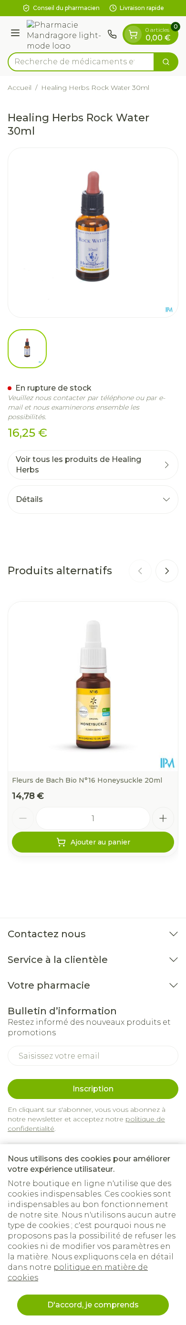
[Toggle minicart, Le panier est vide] (133, 34)
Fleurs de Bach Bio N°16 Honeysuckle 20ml (87, 780)
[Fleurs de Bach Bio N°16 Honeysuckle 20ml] (93, 686)
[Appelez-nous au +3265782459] (112, 34)
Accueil (19, 87)
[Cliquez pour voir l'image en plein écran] (93, 232)
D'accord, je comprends (93, 1304)
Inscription (93, 1088)
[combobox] (81, 61)
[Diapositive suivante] (166, 570)
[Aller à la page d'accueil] (65, 34)
